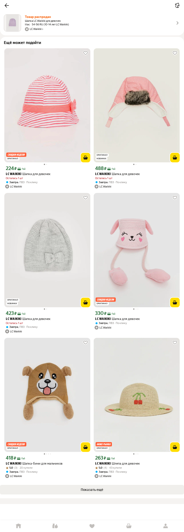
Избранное (92, 526)
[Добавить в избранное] (85, 53)
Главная (18, 526)
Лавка (55, 526)
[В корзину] (85, 157)
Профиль (165, 526)
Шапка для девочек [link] (28, 174)
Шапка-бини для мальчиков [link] (34, 463)
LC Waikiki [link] (13, 174)
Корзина (128, 526)
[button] (7, 5)
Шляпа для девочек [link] (117, 463)
